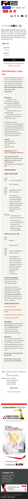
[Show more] (20, 26)
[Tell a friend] (18, 26)
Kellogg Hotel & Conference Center (13, 314)
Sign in (5, 11)
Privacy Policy (11, 497)
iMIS (9, 3)
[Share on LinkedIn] (16, 26)
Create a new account (14, 65)
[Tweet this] (14, 26)
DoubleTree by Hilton (10, 306)
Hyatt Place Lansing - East (11, 317)
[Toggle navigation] (15, 11)
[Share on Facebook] (12, 26)
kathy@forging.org (9, 164)
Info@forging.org (8, 481)
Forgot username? (9, 63)
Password (6, 53)
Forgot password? (19, 63)
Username (6, 47)
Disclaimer (4, 497)
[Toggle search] (10, 11)
